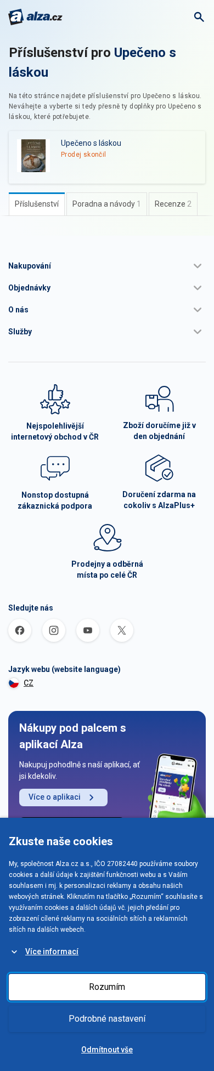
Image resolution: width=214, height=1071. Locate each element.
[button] (107, 266)
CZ (28, 683)
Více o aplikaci (55, 797)
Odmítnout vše (107, 1049)
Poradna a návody (106, 204)
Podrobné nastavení (107, 1018)
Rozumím (107, 987)
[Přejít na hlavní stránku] (35, 17)
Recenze (173, 204)
